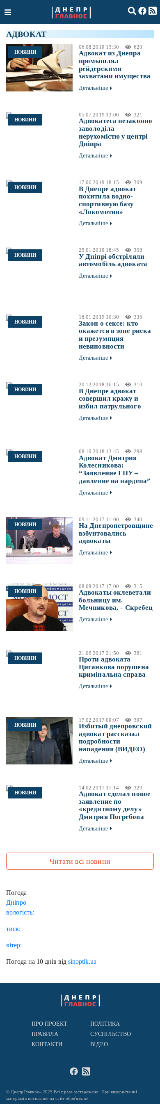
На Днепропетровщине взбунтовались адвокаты (116, 533)
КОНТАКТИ (47, 1044)
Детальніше (93, 88)
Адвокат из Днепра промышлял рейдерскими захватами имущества (115, 64)
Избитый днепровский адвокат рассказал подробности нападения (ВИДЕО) (115, 737)
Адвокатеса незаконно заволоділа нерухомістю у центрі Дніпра (115, 132)
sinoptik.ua (82, 961)
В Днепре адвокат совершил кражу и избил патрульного (110, 398)
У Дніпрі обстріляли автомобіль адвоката (113, 260)
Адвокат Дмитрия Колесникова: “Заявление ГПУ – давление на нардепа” (115, 469)
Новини (25, 52)
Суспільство (110, 1034)
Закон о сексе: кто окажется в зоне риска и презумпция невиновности (115, 334)
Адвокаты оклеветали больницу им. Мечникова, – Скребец (116, 599)
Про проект (50, 1024)
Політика (105, 1024)
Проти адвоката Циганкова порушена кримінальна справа (114, 666)
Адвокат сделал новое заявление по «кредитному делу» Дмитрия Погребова (115, 805)
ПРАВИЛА (45, 1034)
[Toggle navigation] (8, 12)
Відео (99, 1044)
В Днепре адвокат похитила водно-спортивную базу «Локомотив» (108, 200)
